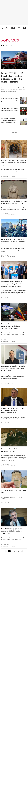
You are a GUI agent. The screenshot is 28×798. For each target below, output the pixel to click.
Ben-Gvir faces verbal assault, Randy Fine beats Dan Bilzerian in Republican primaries (13, 410)
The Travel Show (5, 45)
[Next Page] (21, 551)
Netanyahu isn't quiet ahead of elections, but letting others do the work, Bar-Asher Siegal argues (12, 284)
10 (18, 551)
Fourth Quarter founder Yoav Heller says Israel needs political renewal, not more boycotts (13, 368)
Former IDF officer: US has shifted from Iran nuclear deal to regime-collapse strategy (12, 77)
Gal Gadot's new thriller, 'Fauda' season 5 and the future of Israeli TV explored (9, 110)
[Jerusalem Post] (15, 28)
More (12, 46)
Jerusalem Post (4, 34)
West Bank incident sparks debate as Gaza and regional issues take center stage (13, 162)
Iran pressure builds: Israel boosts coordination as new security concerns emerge (8, 120)
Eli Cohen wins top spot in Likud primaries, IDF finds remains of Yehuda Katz (12, 531)
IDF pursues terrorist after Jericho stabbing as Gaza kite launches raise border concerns (13, 241)
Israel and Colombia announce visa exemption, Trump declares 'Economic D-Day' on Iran (13, 326)
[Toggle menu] (3, 28)
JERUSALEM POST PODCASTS (9, 176)
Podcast (11, 34)
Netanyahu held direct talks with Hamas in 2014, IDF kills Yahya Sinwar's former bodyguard (10, 99)
